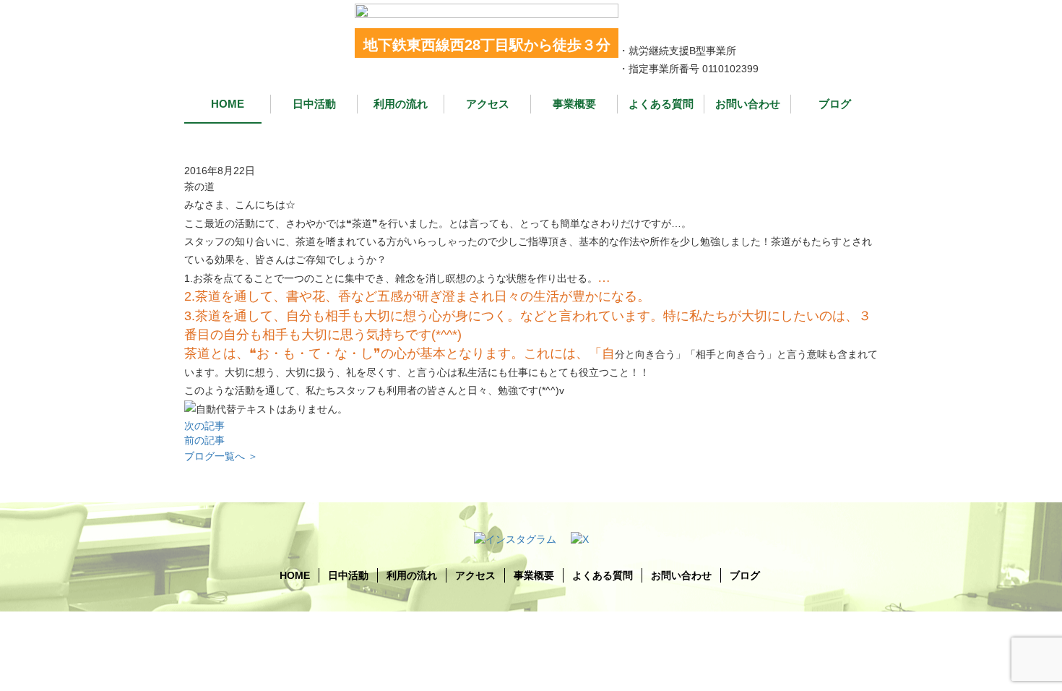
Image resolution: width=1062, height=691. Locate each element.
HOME (227, 104)
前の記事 (204, 440)
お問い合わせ (747, 104)
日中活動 (314, 104)
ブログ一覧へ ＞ (221, 456)
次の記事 (204, 426)
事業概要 (574, 104)
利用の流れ (401, 104)
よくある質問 (661, 104)
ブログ (835, 104)
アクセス (487, 104)
